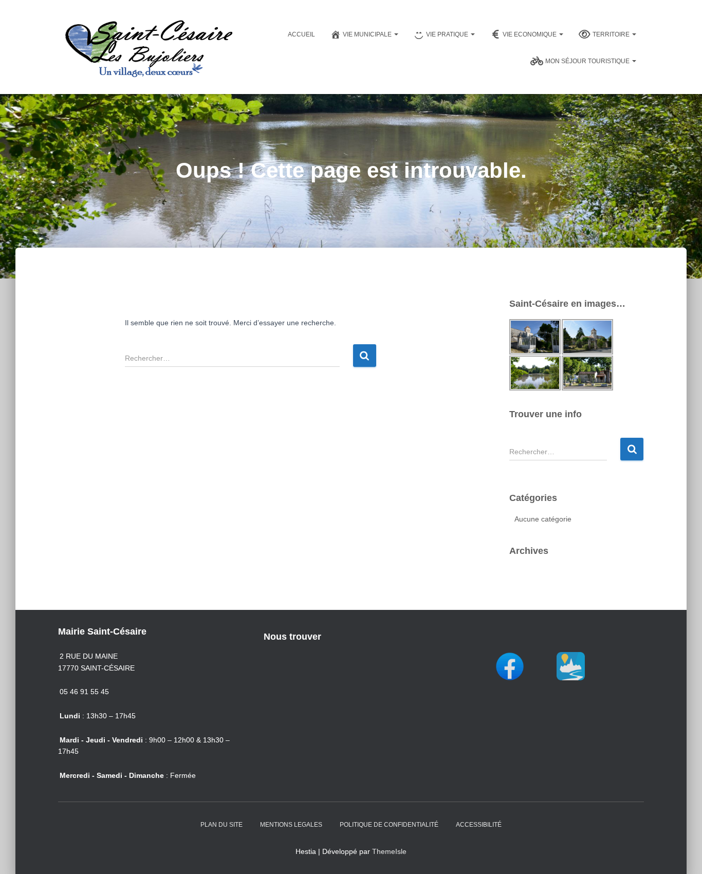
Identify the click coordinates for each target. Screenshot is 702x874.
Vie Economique (530, 34)
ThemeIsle (389, 851)
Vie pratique (448, 34)
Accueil (301, 34)
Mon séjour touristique (588, 61)
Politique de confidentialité (389, 824)
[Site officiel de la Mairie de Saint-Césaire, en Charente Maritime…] (148, 47)
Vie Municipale (368, 34)
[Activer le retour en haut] (682, 853)
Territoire (612, 34)
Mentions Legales (291, 824)
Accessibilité (479, 824)
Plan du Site (221, 824)
